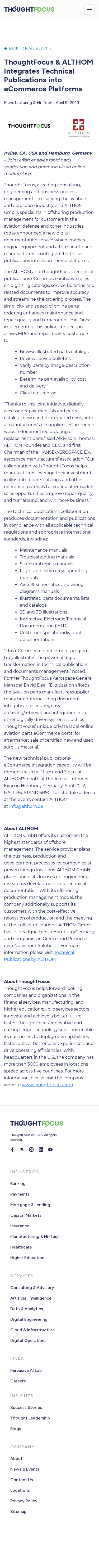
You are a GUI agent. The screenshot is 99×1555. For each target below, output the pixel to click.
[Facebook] (12, 1149)
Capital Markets (25, 1215)
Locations (20, 1490)
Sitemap (18, 1511)
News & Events (24, 1469)
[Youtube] (50, 1149)
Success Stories (26, 1407)
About (16, 1458)
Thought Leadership (30, 1418)
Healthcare (21, 1247)
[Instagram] (31, 1149)
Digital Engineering (29, 1319)
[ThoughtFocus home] (29, 9)
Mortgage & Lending (30, 1204)
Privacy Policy (23, 1500)
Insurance (19, 1225)
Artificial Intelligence (30, 1298)
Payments (20, 1194)
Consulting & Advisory (32, 1287)
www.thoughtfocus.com (47, 1084)
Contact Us (21, 1479)
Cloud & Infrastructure (32, 1329)
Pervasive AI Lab (26, 1370)
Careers (18, 1380)
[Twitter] (22, 1149)
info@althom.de (26, 806)
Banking (18, 1183)
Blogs (15, 1428)
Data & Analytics (26, 1308)
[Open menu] (89, 9)
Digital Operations (28, 1340)
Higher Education (27, 1257)
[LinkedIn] (41, 1149)
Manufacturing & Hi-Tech (35, 1236)
